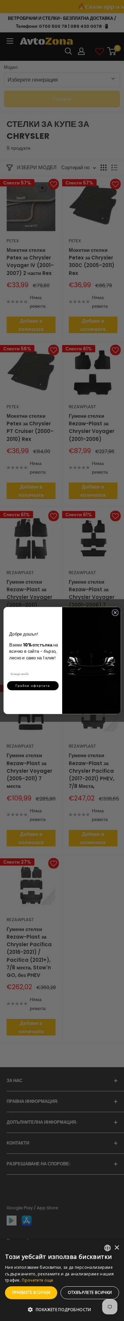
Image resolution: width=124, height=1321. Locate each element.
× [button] (116, 1247)
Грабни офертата (33, 685)
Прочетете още (37, 1280)
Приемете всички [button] (31, 1292)
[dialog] (62, 1280)
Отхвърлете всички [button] (90, 1292)
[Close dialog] (115, 613)
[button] (62, 1309)
